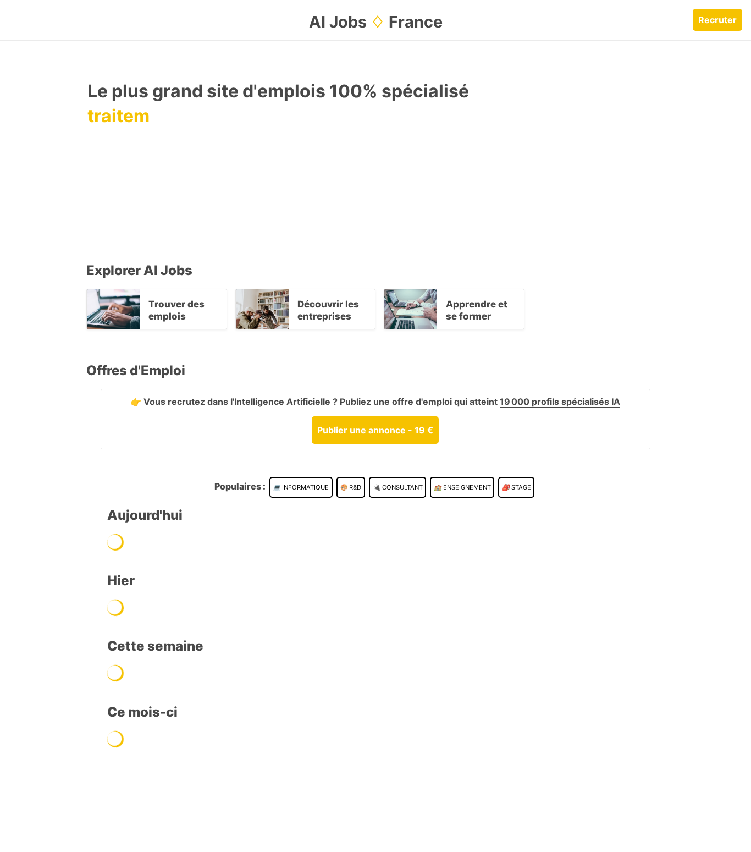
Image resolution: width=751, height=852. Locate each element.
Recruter (717, 19)
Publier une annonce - (375, 430)
